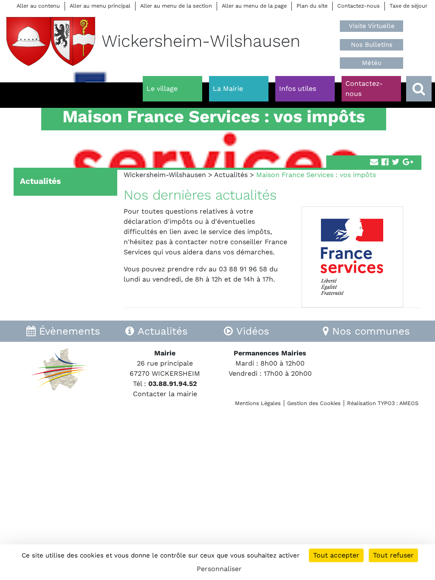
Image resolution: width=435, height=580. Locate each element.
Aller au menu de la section (176, 6)
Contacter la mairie (165, 394)
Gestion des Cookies (314, 403)
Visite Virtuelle (372, 26)
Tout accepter (336, 555)
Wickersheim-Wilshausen (165, 175)
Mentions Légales (258, 403)
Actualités (231, 175)
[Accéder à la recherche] (419, 88)
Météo (371, 63)
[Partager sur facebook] (384, 162)
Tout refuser (393, 555)
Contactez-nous (358, 6)
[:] (395, 162)
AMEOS (408, 403)
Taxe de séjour (408, 6)
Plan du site (312, 6)
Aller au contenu (38, 6)
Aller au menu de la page (254, 6)
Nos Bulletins (372, 44)
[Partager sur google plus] (408, 162)
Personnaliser (219, 569)
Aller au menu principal (100, 6)
